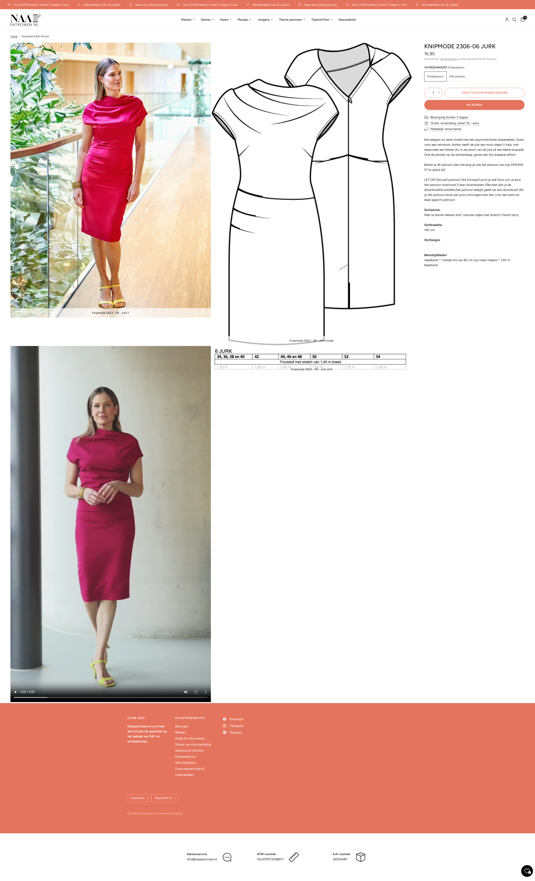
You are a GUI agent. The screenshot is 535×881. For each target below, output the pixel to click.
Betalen (180, 732)
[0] (521, 19)
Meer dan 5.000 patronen (138, 4)
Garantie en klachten (189, 750)
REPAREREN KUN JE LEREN (89, 4)
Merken (186, 20)
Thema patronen (290, 20)
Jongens (264, 20)
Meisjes (243, 20)
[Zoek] (514, 19)
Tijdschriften (320, 20)
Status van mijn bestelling (193, 744)
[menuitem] (188, 19)
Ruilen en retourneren (190, 738)
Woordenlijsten (185, 763)
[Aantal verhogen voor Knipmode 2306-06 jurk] (439, 93)
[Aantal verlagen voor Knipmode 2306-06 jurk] (427, 93)
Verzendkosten (449, 58)
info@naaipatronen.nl (202, 859)
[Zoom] (202, 51)
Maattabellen (184, 775)
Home (13, 36)
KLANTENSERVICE (190, 718)
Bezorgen (181, 726)
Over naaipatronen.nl (189, 769)
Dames (205, 20)
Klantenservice (185, 756)
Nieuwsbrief (347, 20)
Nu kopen (474, 105)
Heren (224, 20)
